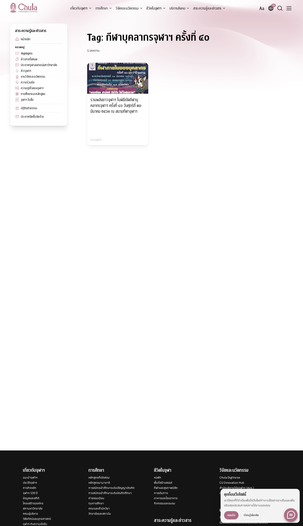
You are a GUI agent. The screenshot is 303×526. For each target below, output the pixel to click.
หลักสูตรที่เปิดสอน (99, 477)
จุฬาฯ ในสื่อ (27, 100)
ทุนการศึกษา (96, 503)
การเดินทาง (161, 493)
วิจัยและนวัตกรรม (127, 8)
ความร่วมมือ (28, 82)
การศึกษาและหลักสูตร (33, 94)
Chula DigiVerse (230, 477)
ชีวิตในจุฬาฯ (154, 8)
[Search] (280, 8)
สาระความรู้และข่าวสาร (207, 8)
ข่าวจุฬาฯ (26, 71)
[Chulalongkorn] (23, 7)
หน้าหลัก (25, 39)
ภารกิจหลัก (29, 488)
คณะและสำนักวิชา (99, 508)
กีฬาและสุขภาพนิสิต (166, 488)
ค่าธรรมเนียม (96, 498)
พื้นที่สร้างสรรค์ (163, 483)
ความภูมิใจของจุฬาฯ (32, 88)
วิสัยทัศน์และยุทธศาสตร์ (37, 519)
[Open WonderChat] (291, 515)
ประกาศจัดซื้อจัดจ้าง (32, 116)
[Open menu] (289, 8)
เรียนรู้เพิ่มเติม (251, 515)
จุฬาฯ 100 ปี (30, 493)
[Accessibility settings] (262, 8)
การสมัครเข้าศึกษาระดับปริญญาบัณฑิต (111, 488)
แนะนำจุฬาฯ (30, 477)
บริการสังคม (177, 8)
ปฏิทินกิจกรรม (29, 108)
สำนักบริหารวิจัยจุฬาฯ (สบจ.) (237, 488)
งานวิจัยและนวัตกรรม (33, 76)
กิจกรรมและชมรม (164, 503)
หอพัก (157, 477)
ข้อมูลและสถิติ (31, 498)
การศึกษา (101, 8)
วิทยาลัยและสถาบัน (99, 513)
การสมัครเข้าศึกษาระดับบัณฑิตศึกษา (110, 493)
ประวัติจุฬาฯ (30, 483)
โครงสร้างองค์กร (33, 503)
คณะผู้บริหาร (30, 513)
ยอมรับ (231, 515)
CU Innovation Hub (232, 483)
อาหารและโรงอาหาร (165, 498)
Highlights (27, 53)
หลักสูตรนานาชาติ (99, 483)
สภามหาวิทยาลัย (32, 508)
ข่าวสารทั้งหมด (29, 59)
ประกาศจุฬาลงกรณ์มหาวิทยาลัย (39, 65)
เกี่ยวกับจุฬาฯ (79, 8)
